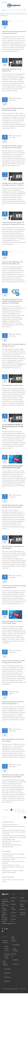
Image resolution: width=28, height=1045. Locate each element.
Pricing (22, 897)
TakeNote (14, 960)
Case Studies (13, 908)
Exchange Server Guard (6, 956)
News (12, 901)
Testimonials (22, 901)
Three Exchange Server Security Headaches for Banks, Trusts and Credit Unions (13, 867)
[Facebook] (2, 928)
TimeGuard (6, 977)
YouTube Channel (22, 913)
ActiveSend (14, 945)
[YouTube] (2, 931)
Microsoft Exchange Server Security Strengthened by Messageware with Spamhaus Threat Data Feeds (12, 301)
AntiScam (14, 964)
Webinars (22, 909)
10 (18, 810)
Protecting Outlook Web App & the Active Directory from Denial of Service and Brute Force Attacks (14, 832)
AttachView (6, 969)
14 (18, 812)
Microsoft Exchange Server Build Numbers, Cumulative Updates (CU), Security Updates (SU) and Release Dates (14, 837)
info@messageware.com (8, 923)
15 (20, 812)
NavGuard (6, 973)
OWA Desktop (14, 949)
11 (20, 810)
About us (14, 897)
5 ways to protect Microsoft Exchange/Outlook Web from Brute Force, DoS (13, 826)
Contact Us (13, 920)
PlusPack (6, 981)
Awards (13, 904)
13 (15, 812)
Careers (13, 916)
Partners (13, 912)
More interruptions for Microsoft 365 (12, 385)
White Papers (22, 905)
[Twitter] (4, 928)
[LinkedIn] (6, 928)
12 (23, 810)
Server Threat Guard (6, 948)
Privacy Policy (23, 988)
